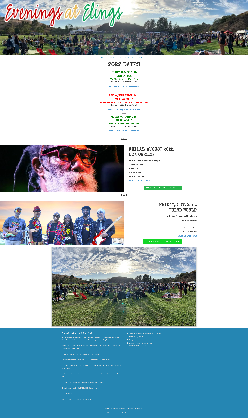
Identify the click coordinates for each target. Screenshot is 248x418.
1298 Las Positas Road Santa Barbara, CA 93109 (145, 333)
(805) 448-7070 (139, 337)
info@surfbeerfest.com (137, 340)
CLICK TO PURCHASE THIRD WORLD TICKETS (163, 241)
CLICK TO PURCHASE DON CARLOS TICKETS (162, 188)
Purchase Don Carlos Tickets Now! (124, 86)
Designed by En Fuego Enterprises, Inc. (137, 412)
